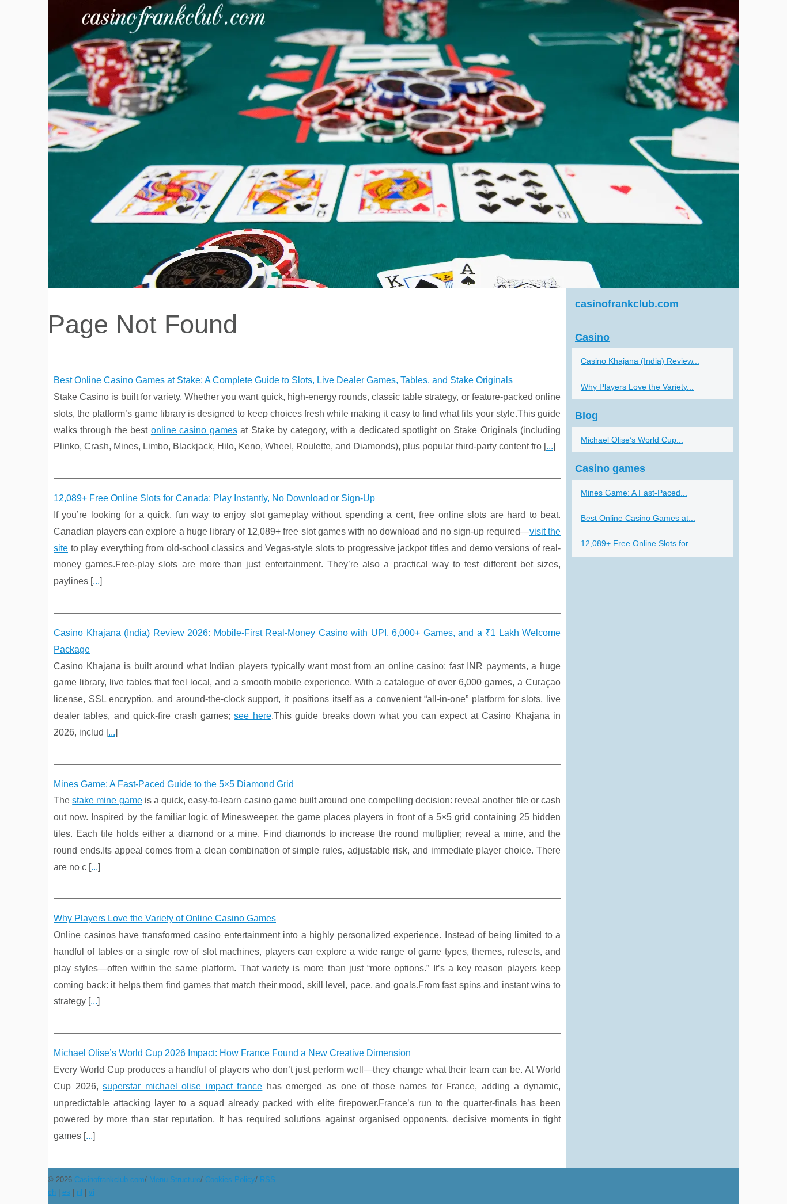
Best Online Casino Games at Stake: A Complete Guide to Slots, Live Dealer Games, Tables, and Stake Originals (283, 380)
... (549, 446)
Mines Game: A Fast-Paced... (634, 492)
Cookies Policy (230, 1179)
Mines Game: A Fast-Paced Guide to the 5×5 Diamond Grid (174, 784)
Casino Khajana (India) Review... (640, 360)
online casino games (194, 430)
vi (91, 1192)
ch (52, 1192)
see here (252, 716)
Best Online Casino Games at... (638, 518)
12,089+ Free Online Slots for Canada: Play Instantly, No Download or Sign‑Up (214, 498)
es (66, 1192)
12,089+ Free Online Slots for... (638, 543)
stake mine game (107, 800)
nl (79, 1192)
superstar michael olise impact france (182, 1086)
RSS (267, 1179)
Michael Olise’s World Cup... (632, 439)
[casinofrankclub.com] (393, 144)
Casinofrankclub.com (109, 1179)
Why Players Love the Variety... (637, 386)
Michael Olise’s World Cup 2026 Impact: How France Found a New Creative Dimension (232, 1053)
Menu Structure (174, 1179)
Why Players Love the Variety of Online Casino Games (165, 918)
